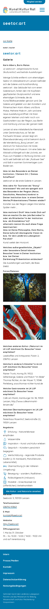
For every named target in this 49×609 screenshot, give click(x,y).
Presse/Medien (11, 560)
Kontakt (7, 567)
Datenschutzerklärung (14, 579)
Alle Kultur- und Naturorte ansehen (23, 491)
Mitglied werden (34, 1)
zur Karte (7, 41)
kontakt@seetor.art (12, 515)
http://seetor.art (11, 524)
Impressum (8, 573)
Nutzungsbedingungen (14, 585)
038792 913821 (10, 506)
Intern (6, 554)
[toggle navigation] (42, 9)
